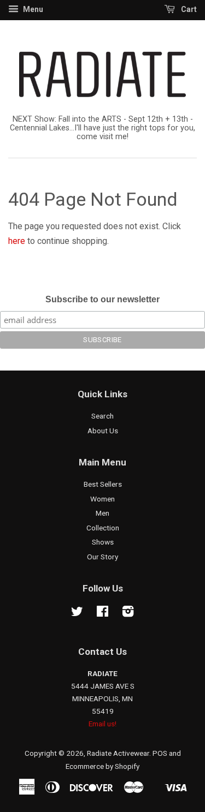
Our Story (102, 556)
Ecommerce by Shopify (102, 766)
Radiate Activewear (118, 753)
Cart (188, 9)
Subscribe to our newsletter (102, 299)
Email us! (102, 723)
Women (102, 498)
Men (102, 513)
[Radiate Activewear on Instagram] (128, 613)
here (16, 241)
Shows (103, 542)
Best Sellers (103, 484)
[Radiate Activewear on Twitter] (77, 613)
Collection (102, 527)
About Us (102, 430)
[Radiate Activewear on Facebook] (102, 613)
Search (102, 415)
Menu (32, 9)
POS (160, 753)
